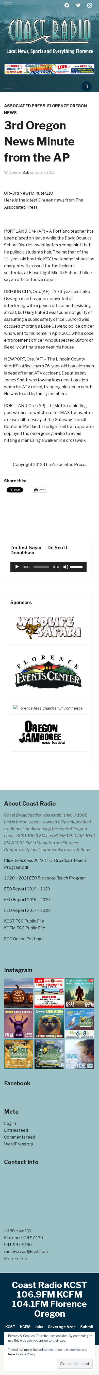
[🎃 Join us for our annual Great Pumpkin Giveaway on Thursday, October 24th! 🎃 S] (18, 993)
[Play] (17, 566)
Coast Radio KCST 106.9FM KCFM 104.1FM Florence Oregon (49, 1299)
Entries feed (16, 1130)
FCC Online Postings (23, 939)
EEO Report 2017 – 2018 (27, 910)
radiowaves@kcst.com (26, 1251)
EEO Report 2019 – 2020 (27, 889)
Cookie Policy (25, 1354)
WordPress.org (19, 1144)
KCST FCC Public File (24, 921)
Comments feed (19, 1137)
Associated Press (24, 105)
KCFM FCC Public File (24, 928)
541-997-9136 (18, 1244)
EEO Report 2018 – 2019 (27, 899)
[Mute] (65, 566)
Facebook (17, 1083)
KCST (10, 1327)
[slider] (77, 566)
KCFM (25, 1327)
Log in (10, 1123)
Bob (25, 172)
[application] (48, 567)
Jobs (39, 1327)
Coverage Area (62, 1327)
